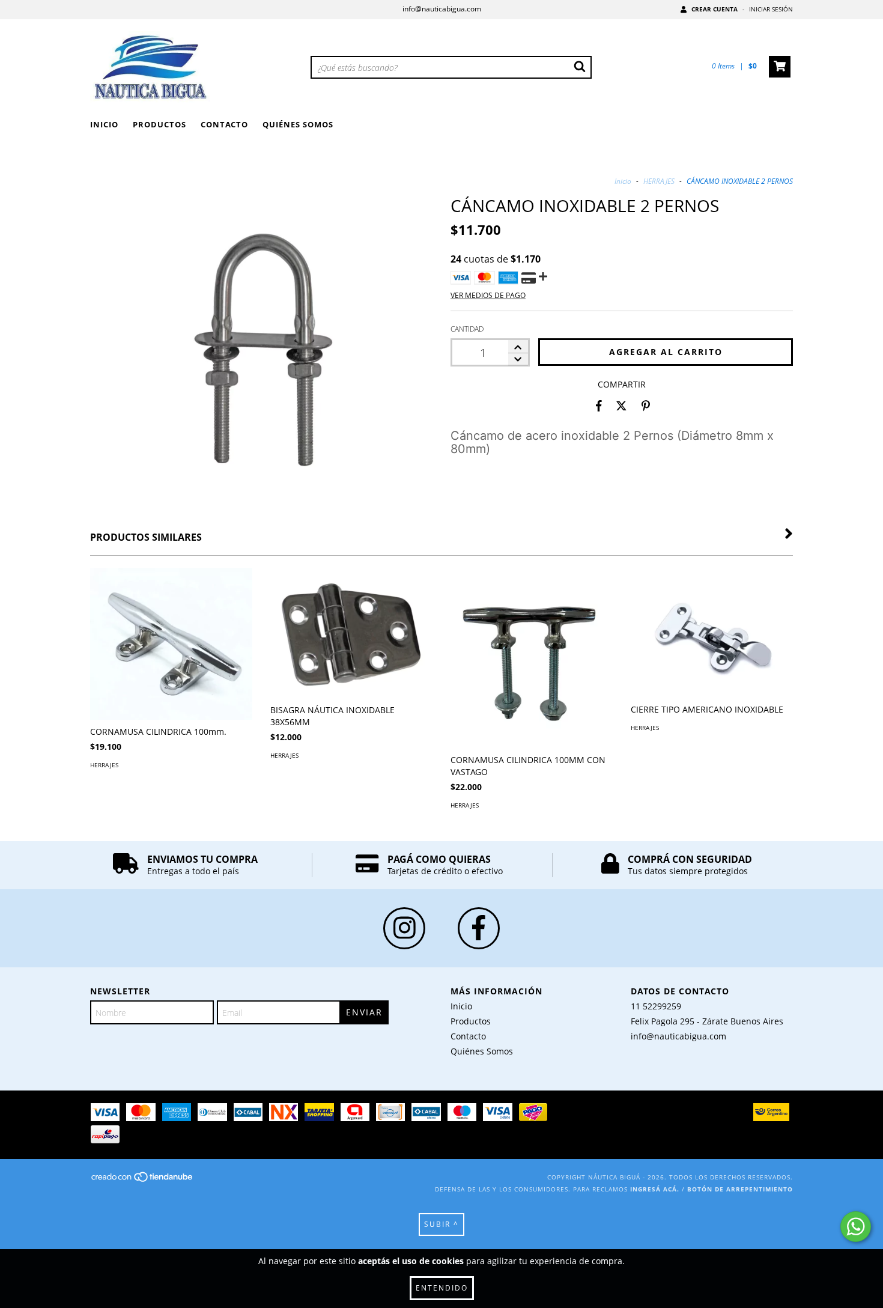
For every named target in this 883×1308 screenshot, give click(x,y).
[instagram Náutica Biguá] (404, 928)
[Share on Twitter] (621, 406)
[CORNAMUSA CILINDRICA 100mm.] (171, 644)
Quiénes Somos (297, 124)
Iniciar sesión (771, 9)
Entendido (442, 1288)
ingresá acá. (654, 1189)
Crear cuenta (714, 9)
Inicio (104, 124)
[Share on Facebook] (599, 406)
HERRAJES (659, 181)
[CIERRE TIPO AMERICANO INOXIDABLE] (712, 633)
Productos (159, 124)
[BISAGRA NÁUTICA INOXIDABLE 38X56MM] (351, 633)
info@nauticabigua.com (441, 9)
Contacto (224, 124)
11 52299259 (656, 1006)
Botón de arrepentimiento (740, 1189)
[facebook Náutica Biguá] (479, 928)
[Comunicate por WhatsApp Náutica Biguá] (855, 1226)
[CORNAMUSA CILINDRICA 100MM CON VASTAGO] (532, 668)
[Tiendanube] (142, 1180)
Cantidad (467, 329)
